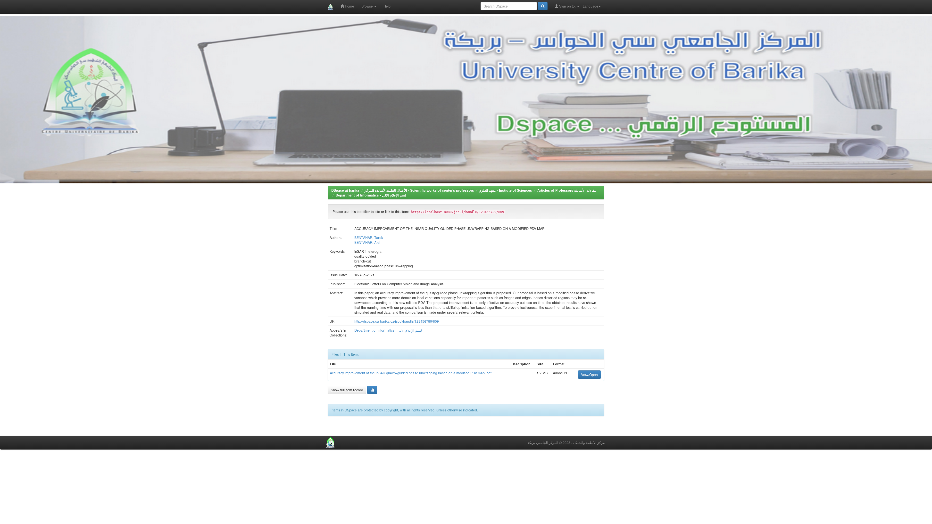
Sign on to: (567, 6)
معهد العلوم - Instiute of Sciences (505, 190)
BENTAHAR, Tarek (368, 237)
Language (590, 6)
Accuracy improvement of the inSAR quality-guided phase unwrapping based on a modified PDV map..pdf (410, 372)
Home (349, 6)
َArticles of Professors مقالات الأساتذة (566, 190)
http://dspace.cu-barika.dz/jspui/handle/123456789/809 (396, 321)
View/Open (589, 374)
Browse (367, 6)
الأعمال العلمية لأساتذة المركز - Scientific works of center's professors (419, 190)
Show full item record (347, 389)
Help (387, 6)
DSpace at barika (345, 190)
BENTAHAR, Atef (367, 242)
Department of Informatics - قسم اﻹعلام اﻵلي (371, 195)
